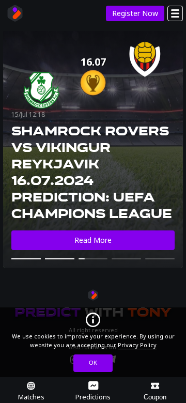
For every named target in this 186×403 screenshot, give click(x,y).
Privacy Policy (137, 345)
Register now (135, 13)
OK (93, 363)
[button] (26, 258)
